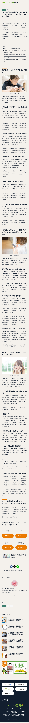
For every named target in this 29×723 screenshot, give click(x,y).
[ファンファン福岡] (8, 2)
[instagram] (7, 700)
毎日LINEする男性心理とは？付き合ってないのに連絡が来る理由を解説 (18, 556)
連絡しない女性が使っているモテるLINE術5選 (14, 54)
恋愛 (11, 605)
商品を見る (7, 535)
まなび (19, 709)
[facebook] (3, 700)
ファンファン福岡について (10, 711)
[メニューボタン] (26, 2)
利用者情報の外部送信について (17, 715)
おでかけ (10, 709)
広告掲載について (5, 714)
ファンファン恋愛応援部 (8, 588)
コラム (23, 709)
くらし (3, 10)
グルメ (6, 709)
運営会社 (23, 715)
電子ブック (14, 712)
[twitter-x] (5, 700)
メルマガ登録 (21, 711)
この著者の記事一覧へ (14, 595)
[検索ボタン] (24, 2)
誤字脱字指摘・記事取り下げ (21, 714)
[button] (11, 566)
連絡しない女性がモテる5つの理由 (12, 48)
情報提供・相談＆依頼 (12, 714)
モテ (8, 605)
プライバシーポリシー (7, 715)
